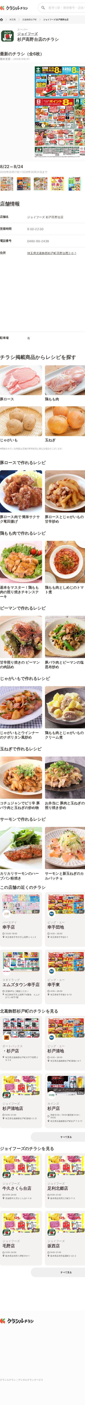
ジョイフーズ (27, 34)
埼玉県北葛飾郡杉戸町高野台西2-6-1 (51, 253)
